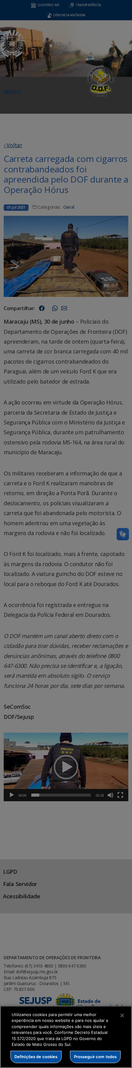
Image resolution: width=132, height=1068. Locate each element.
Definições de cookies (36, 1056)
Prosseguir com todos (95, 1056)
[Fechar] (122, 1015)
